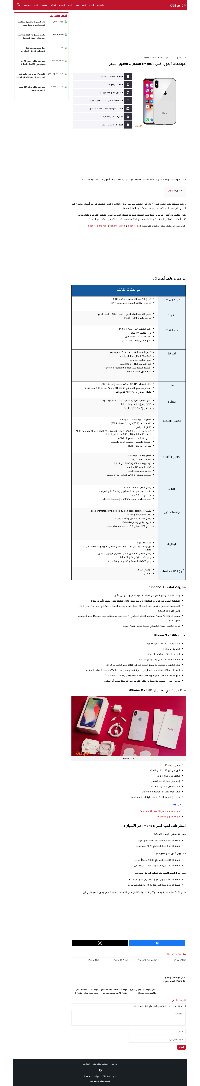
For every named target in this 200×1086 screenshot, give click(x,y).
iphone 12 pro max (97, 226)
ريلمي (70, 5)
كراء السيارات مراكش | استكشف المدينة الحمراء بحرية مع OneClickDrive (31, 25)
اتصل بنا (86, 1064)
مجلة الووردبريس (97, 1081)
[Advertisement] (128, 32)
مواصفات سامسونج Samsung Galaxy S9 (160, 811)
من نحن (114, 1064)
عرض (170, 190)
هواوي (44, 5)
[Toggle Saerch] (18, 5)
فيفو (84, 5)
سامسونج (100, 5)
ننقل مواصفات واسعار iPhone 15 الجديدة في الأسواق (175, 981)
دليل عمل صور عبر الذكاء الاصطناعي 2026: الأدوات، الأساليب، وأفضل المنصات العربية (31, 51)
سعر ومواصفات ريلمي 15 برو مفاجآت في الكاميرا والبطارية (33, 62)
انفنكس (53, 5)
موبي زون (178, 5)
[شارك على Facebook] (157, 943)
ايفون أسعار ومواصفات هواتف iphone (160, 58)
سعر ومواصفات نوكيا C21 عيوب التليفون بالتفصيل (32, 88)
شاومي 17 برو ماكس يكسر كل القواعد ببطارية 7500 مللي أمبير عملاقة (32, 77)
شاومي (62, 5)
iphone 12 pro (117, 226)
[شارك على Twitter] (100, 943)
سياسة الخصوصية (100, 1064)
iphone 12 (133, 226)
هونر (36, 5)
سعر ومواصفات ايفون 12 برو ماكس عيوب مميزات (143, 991)
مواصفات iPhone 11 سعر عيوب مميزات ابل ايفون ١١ (86, 991)
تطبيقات (27, 5)
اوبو (77, 5)
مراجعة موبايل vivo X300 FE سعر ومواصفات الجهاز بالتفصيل (31, 36)
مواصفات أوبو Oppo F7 (168, 816)
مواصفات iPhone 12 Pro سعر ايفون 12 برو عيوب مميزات (114, 991)
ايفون (91, 5)
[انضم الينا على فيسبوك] (100, 1070)
